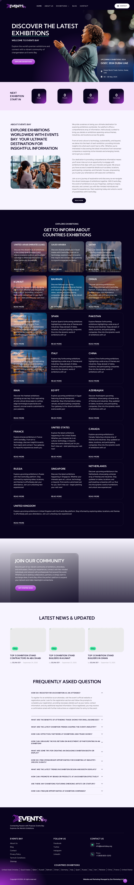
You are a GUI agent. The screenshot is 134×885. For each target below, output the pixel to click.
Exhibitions (61, 6)
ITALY (54, 302)
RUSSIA (18, 417)
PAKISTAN (95, 265)
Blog (74, 6)
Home (39, 6)
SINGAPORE (58, 417)
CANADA (94, 377)
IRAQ (17, 302)
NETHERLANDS (98, 414)
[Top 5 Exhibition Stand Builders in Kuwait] (67, 589)
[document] (67, 859)
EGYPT (55, 339)
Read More (79, 149)
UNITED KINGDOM (25, 454)
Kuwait (19, 230)
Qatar (92, 193)
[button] (67, 835)
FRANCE (19, 380)
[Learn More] (125, 830)
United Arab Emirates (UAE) (29, 193)
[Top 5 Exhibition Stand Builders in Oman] (106, 589)
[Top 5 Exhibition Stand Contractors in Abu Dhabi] (28, 589)
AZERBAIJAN (96, 339)
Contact (84, 6)
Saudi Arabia (58, 193)
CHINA (93, 302)
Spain (55, 265)
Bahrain (56, 227)
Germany (20, 265)
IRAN (17, 339)
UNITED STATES (60, 376)
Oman (93, 227)
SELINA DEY (16, 611)
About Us (49, 6)
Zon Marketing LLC (117, 828)
